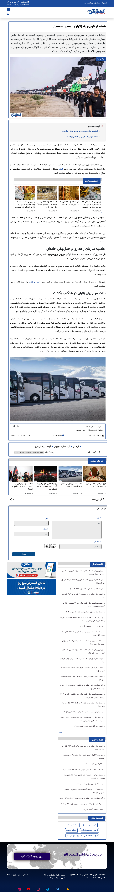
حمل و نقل (34, 282)
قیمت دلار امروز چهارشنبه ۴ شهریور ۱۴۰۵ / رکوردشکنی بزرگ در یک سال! (82, 581)
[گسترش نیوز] (96, 11)
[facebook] (100, 452)
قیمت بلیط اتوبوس (62, 446)
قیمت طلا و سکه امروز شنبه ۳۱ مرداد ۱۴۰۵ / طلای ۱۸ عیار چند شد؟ (83, 705)
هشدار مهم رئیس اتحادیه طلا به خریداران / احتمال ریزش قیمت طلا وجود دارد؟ (83, 643)
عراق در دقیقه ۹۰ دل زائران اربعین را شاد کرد (96, 485)
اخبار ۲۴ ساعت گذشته (95, 878)
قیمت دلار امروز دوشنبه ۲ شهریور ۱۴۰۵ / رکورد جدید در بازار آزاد (82, 660)
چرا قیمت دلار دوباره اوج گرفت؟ (91, 626)
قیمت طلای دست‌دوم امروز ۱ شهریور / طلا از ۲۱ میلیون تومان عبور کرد (82, 678)
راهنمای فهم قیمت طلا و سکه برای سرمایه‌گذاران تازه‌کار (83, 712)
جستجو (102, 874)
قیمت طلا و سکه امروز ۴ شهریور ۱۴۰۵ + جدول (69, 203)
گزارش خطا (97, 499)
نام (46, 518)
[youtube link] (28, 888)
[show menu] (8, 9)
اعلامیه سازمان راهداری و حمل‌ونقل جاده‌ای (80, 131)
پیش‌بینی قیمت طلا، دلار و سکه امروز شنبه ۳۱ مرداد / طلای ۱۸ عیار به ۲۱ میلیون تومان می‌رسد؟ (82, 719)
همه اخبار (74, 874)
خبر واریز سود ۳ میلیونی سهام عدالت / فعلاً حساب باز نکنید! (81, 769)
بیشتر (60, 732)
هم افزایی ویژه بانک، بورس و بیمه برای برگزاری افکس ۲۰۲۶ (82, 804)
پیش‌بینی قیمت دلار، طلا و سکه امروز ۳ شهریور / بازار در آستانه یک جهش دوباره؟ (25, 204)
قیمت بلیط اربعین (43, 446)
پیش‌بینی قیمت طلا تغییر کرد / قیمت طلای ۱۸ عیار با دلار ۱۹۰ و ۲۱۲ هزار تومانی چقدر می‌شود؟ (82, 619)
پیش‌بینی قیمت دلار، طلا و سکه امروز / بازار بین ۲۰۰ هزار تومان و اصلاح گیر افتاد (83, 651)
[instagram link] (38, 888)
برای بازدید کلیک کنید (32, 856)
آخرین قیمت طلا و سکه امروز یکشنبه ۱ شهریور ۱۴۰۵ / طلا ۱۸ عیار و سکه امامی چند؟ (82, 687)
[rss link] (67, 888)
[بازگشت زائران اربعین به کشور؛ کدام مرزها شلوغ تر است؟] (21, 474)
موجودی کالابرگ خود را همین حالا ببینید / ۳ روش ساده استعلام (84, 757)
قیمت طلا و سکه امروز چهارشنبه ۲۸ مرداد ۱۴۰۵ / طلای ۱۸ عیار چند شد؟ (83, 748)
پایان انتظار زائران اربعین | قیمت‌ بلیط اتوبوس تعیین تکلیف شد (47, 486)
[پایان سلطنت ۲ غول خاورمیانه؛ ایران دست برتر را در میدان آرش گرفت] (95, 452)
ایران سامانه (11, 874)
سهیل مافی (57, 435)
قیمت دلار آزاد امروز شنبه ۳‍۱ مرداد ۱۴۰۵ (88, 726)
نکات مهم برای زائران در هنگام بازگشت (82, 136)
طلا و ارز (100, 427)
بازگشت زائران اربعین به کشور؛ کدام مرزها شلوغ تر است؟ (22, 486)
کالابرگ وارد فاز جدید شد (94, 764)
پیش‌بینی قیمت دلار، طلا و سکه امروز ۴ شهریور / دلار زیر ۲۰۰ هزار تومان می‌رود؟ (91, 204)
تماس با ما (84, 874)
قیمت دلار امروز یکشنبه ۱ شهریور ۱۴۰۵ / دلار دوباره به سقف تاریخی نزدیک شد (82, 669)
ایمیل (46, 529)
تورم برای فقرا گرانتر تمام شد (92, 809)
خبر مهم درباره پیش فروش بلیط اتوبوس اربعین (71, 485)
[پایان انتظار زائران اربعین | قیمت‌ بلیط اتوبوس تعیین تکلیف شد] (45, 474)
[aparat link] (19, 888)
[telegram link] (47, 888)
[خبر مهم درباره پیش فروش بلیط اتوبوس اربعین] (70, 474)
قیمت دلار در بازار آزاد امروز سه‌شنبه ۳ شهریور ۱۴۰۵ (84, 612)
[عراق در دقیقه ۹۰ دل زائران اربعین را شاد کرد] (94, 474)
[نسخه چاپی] (14, 426)
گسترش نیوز (56, 878)
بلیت (61, 169)
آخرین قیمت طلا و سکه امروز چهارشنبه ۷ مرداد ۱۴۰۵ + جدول (81, 798)
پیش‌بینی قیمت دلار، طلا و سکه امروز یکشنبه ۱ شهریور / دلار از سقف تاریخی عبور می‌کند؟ (82, 696)
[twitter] (90, 452)
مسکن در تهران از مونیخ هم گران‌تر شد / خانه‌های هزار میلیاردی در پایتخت (84, 777)
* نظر (99, 518)
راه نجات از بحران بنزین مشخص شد (90, 784)
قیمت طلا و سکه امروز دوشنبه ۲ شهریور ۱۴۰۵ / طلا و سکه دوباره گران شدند (83, 634)
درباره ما (93, 874)
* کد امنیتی (98, 541)
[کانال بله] (31, 587)
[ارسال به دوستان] (18, 426)
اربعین (76, 446)
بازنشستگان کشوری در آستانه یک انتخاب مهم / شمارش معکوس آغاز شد (84, 791)
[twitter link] (57, 888)
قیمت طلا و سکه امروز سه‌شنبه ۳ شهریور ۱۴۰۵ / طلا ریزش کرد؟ (47, 204)
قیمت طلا (89, 427)
